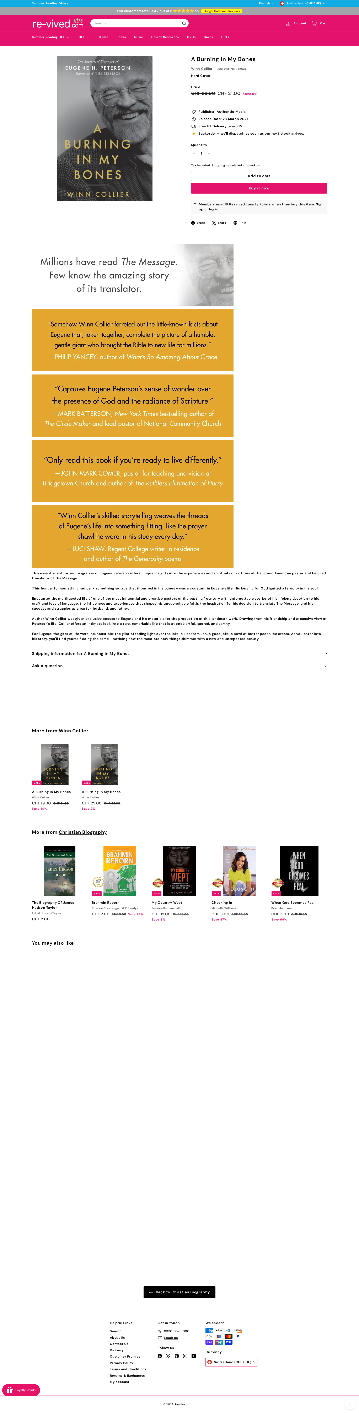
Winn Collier (202, 68)
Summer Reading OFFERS (51, 37)
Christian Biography (83, 832)
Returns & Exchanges (127, 1376)
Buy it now (259, 188)
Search (116, 1331)
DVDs (191, 37)
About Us (117, 1338)
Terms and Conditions (128, 1369)
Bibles (103, 37)
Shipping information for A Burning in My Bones (81, 653)
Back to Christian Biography (182, 1292)
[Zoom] (104, 128)
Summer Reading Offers (50, 3)
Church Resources (165, 37)
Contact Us (119, 1344)
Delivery (117, 1350)
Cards (208, 37)
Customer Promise (125, 1356)
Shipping (218, 165)
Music (138, 37)
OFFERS (85, 37)
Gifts (225, 37)
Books (121, 37)
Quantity (199, 145)
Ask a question (47, 665)
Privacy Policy (121, 1363)
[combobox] (139, 23)
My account (119, 1382)
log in (214, 209)
